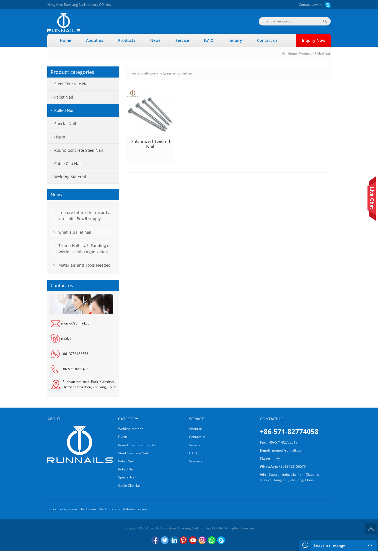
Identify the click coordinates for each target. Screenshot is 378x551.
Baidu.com (88, 509)
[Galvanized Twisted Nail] (150, 112)
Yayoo (142, 509)
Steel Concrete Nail (72, 83)
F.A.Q (209, 40)
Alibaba (129, 509)
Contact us (307, 4)
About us (94, 40)
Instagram (202, 540)
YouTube (193, 540)
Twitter (165, 540)
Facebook (155, 540)
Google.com (67, 509)
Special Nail (65, 123)
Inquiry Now (313, 40)
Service (182, 40)
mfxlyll (66, 338)
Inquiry (235, 40)
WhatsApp (212, 540)
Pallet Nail (63, 97)
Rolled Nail (322, 53)
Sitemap (195, 461)
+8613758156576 (74, 354)
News (155, 40)
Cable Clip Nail (68, 163)
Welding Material (70, 176)
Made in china (109, 509)
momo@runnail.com (76, 323)
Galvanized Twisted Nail (150, 144)
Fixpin (59, 137)
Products (126, 40)
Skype (221, 540)
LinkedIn (174, 540)
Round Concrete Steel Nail (78, 150)
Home (65, 40)
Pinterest (183, 540)
